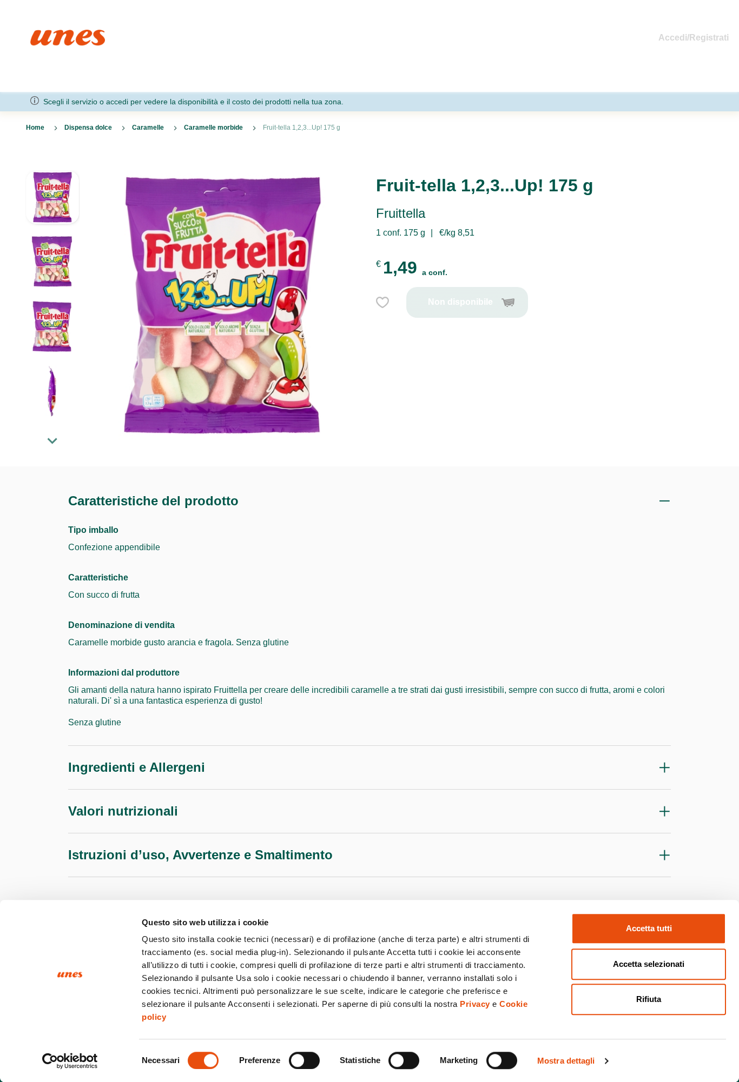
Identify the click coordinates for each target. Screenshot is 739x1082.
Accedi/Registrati (693, 37)
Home (42, 34)
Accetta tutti (649, 928)
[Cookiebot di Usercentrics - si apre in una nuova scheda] (70, 1061)
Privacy (475, 1003)
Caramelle (148, 127)
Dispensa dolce (88, 127)
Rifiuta (648, 999)
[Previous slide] (52, 161)
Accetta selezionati (648, 964)
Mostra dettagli (566, 1060)
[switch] (304, 1060)
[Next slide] (52, 440)
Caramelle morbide (213, 127)
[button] (52, 202)
